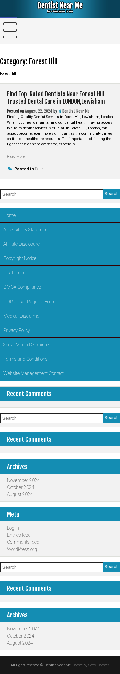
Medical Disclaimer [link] (22, 316)
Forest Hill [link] (44, 169)
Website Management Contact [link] (33, 373)
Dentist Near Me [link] (60, 5)
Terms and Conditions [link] (25, 359)
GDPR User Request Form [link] (29, 301)
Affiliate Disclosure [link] (21, 244)
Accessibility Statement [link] (26, 229)
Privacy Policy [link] (16, 330)
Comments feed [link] (23, 542)
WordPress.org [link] (22, 549)
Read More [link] (16, 156)
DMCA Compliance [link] (22, 287)
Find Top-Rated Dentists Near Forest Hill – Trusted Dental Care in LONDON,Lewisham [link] (58, 97)
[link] (8, 30)
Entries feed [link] (19, 535)
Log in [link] (13, 528)
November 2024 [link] (23, 480)
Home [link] (9, 215)
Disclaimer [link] (14, 272)
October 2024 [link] (20, 487)
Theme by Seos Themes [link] (90, 665)
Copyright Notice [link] (19, 258)
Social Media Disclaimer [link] (26, 344)
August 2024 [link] (20, 494)
